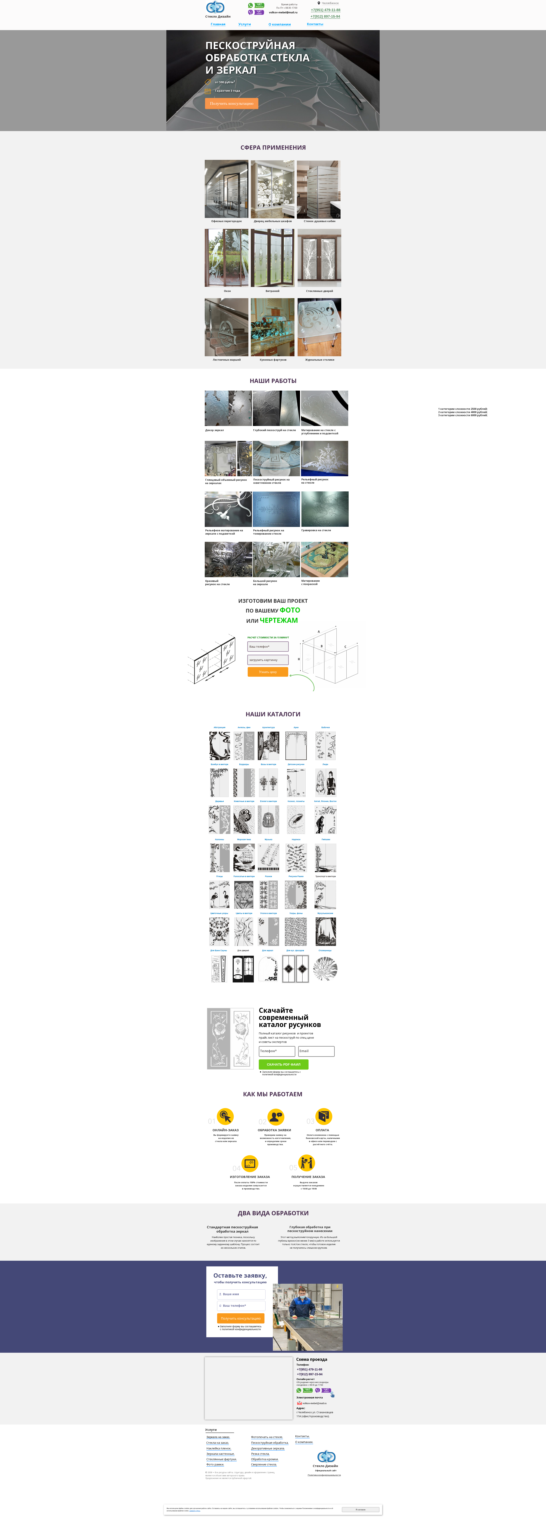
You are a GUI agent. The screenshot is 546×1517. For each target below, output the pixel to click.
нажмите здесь (194, 1511)
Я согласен (360, 1510)
